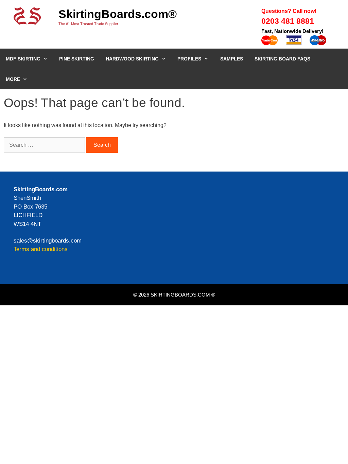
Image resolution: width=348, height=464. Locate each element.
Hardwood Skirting (132, 58)
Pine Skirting (76, 58)
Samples (231, 58)
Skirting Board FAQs (282, 58)
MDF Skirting (23, 58)
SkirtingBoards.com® (117, 13)
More (13, 79)
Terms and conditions (41, 249)
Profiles (189, 58)
